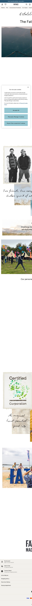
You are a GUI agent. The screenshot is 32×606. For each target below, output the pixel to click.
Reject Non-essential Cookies (16, 123)
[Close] (28, 87)
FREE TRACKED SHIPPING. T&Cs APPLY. (16, 1)
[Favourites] (5, 4)
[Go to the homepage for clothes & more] (16, 4)
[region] (16, 106)
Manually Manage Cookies (16, 117)
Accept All (16, 110)
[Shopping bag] (29, 4)
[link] (2, 4)
